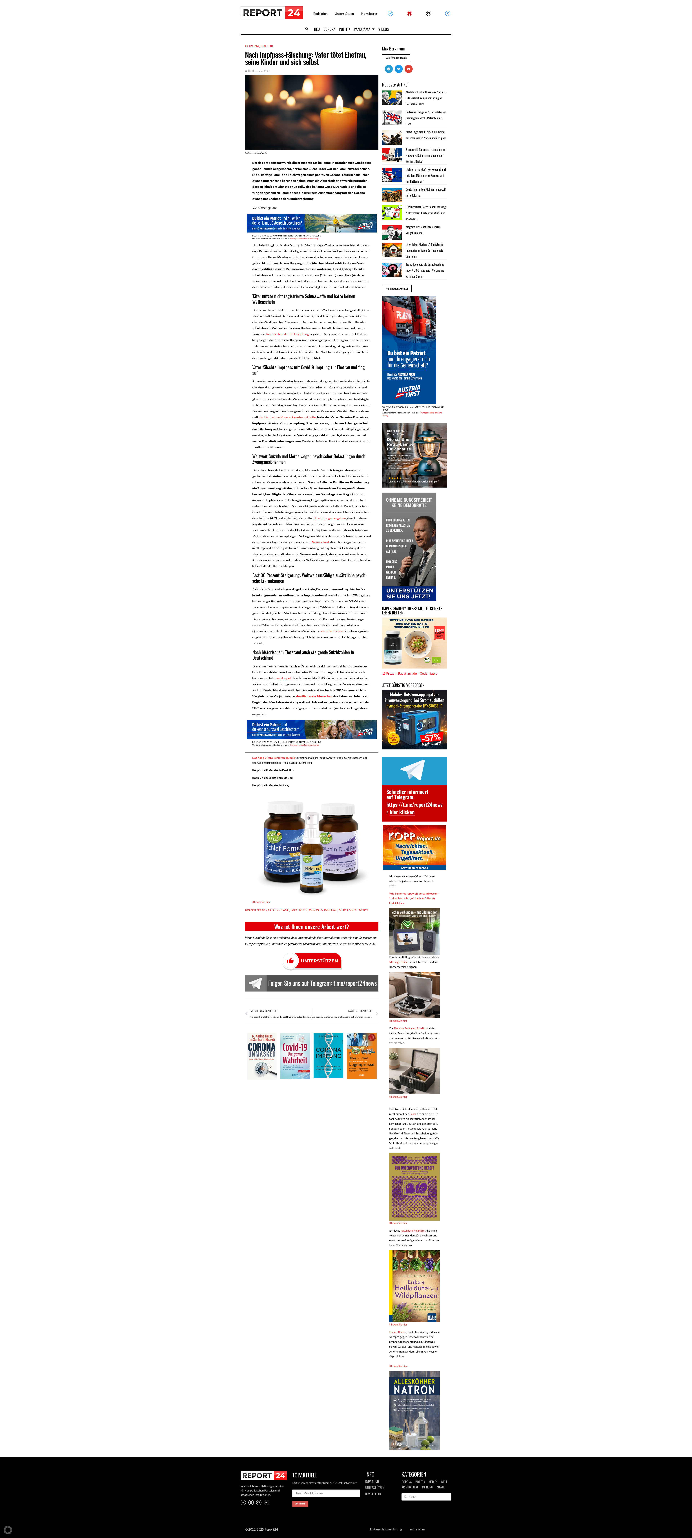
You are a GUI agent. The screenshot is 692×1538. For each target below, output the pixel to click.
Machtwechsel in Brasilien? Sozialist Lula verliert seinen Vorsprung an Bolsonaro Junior (426, 98)
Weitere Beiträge (396, 57)
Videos (383, 29)
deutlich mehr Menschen (314, 696)
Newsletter (369, 14)
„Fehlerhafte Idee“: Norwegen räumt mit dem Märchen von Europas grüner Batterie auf (426, 175)
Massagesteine (398, 962)
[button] (306, 29)
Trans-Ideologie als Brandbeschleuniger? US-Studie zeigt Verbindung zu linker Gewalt (425, 270)
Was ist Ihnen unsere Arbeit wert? (311, 926)
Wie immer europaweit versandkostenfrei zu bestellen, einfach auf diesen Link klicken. (414, 898)
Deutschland (278, 910)
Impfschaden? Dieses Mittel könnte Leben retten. (412, 610)
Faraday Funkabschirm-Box (410, 1028)
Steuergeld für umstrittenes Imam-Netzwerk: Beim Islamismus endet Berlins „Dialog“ (426, 155)
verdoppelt (284, 678)
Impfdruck (299, 910)
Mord (343, 910)
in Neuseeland (319, 542)
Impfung (331, 910)
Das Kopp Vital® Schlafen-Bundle (273, 757)
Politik (344, 29)
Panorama (362, 29)
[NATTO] (414, 667)
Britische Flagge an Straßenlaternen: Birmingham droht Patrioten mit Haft (426, 118)
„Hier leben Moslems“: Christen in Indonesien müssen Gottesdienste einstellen (424, 250)
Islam (412, 1114)
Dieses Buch (396, 1332)
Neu (317, 29)
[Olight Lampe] (414, 486)
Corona (329, 29)
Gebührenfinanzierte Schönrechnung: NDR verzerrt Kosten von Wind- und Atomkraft (426, 213)
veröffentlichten (333, 631)
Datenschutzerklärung (386, 1529)
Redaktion (320, 14)
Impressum (417, 1529)
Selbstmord (358, 910)
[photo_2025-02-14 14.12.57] (409, 600)
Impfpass (316, 910)
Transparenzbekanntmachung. (304, 238)
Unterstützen (344, 14)
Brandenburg (256, 910)
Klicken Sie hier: (398, 1366)
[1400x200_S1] (312, 738)
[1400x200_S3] (312, 231)
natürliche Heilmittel (413, 1230)
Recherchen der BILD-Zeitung (287, 334)
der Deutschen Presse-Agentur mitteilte (287, 417)
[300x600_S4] (409, 403)
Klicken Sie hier (261, 902)
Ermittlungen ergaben (330, 518)
